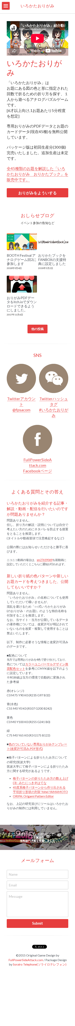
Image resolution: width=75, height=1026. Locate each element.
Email (13, 885)
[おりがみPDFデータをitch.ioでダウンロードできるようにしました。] (22, 284)
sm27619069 (44, 560)
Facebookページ (37, 470)
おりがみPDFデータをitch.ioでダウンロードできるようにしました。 (22, 304)
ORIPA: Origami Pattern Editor (33, 796)
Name (13, 874)
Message (15, 896)
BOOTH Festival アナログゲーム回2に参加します (21, 259)
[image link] (21, 378)
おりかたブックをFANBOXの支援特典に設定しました (52, 259)
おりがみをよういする (37, 192)
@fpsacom (21, 409)
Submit (37, 923)
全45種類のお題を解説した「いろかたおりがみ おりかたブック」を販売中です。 (37, 174)
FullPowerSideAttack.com (25, 960)
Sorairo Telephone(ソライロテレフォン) (39, 964)
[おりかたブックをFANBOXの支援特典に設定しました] (53, 241)
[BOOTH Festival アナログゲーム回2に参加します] (22, 241)
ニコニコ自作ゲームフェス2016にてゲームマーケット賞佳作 (38, 835)
